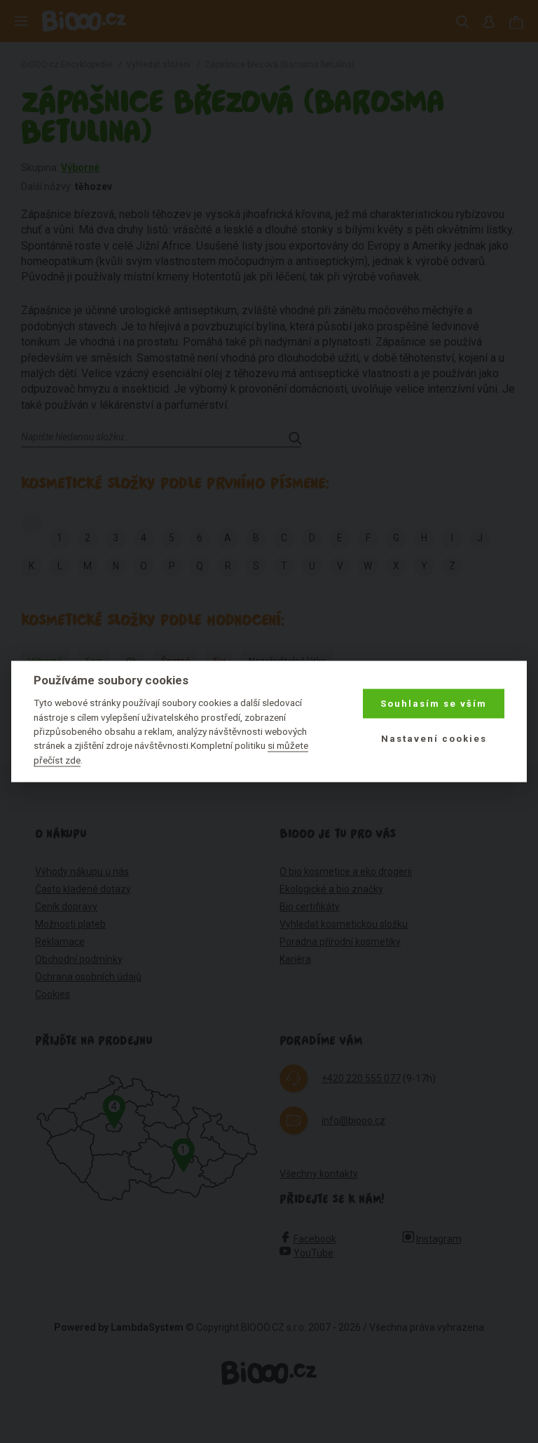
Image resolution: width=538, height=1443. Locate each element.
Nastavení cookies (434, 738)
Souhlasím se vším (433, 703)
